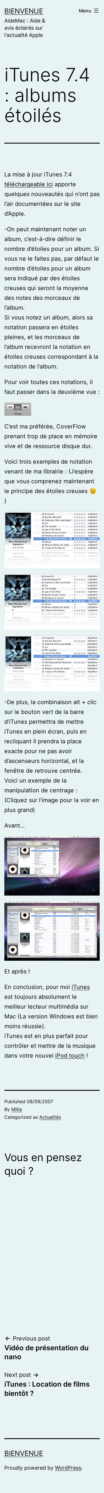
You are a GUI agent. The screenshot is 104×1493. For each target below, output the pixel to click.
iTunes (81, 987)
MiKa (16, 1109)
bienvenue (23, 11)
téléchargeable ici (28, 184)
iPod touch (70, 1055)
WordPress (68, 1468)
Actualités (50, 1117)
